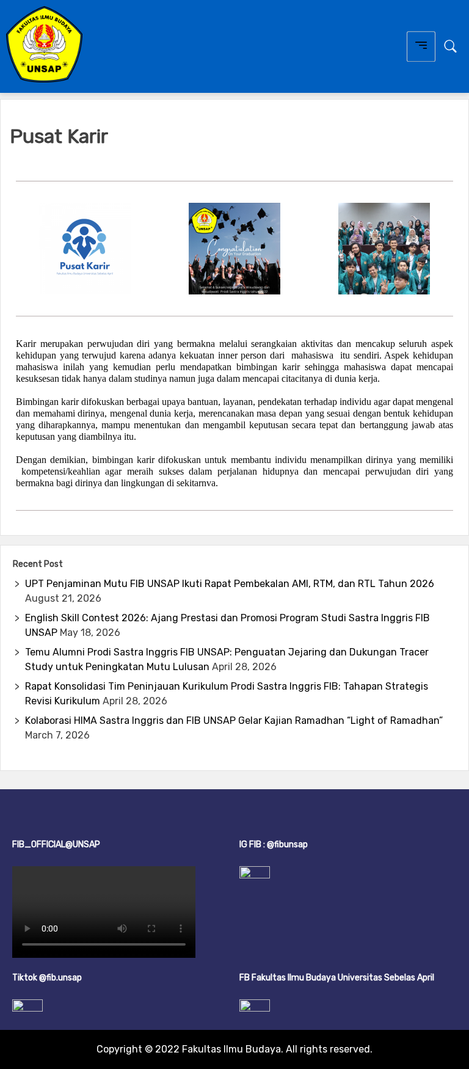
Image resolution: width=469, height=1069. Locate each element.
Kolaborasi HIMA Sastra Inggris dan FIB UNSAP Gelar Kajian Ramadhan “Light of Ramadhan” (234, 720)
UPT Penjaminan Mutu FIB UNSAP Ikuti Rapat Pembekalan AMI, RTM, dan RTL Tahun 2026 (229, 583)
